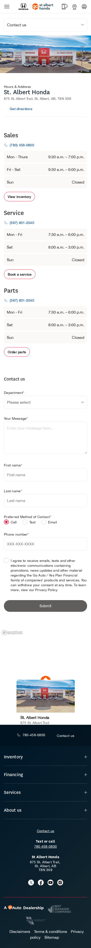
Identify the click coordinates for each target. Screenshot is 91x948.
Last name (13, 491)
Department (14, 393)
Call (14, 522)
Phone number (16, 534)
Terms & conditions (50, 931)
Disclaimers (19, 931)
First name (13, 465)
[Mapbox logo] (12, 632)
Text (32, 522)
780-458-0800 (45, 846)
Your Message (16, 418)
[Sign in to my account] (84, 6)
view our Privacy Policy (39, 590)
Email (52, 522)
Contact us (45, 831)
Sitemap (51, 937)
